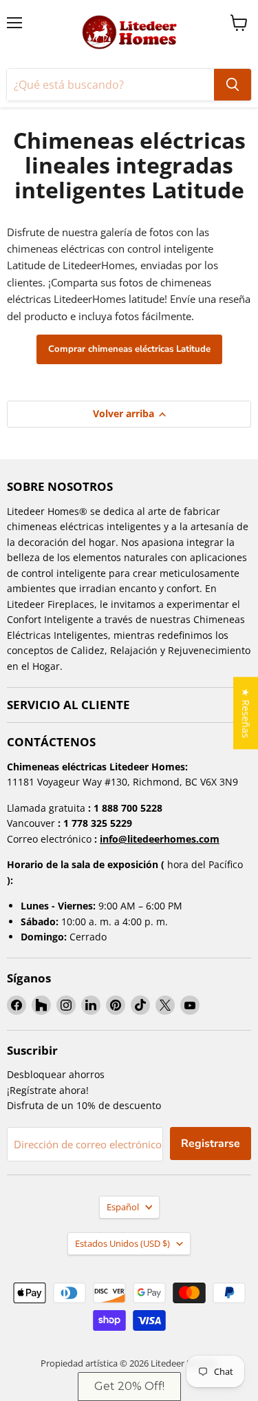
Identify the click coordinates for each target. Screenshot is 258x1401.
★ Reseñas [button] (245, 713)
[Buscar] (232, 85)
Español (123, 1207)
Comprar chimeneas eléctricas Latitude (129, 349)
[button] (129, 1386)
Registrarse (210, 1143)
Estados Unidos (122, 1243)
